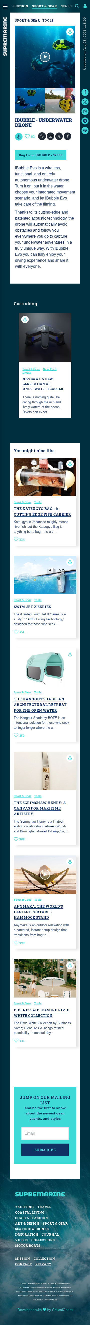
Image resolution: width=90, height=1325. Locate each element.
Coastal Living (29, 1212)
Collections (43, 1239)
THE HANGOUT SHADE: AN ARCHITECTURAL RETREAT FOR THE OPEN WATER (40, 704)
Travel (44, 1206)
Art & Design (16, 6)
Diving (26, 372)
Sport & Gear (44, 6)
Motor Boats (27, 1245)
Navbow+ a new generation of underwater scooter (42, 383)
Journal (50, 1234)
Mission (22, 1258)
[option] (45, 366)
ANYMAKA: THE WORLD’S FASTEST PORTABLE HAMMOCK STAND (38, 911)
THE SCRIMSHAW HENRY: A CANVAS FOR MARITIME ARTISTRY (40, 808)
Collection (44, 1258)
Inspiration (26, 1234)
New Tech (49, 369)
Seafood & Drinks (32, 1228)
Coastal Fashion (31, 1217)
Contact (23, 1264)
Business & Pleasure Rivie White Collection (41, 1012)
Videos (21, 1239)
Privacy (43, 1264)
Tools (48, 20)
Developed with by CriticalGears (45, 1310)
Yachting (24, 1206)
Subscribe (45, 1149)
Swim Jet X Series (32, 606)
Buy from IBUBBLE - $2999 (40, 155)
